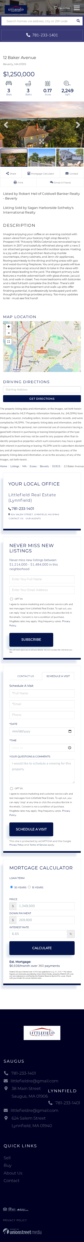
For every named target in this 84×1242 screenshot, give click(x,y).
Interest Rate (19, 927)
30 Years (20, 887)
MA (24, 466)
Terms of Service (38, 844)
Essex (33, 466)
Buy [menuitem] (8, 1165)
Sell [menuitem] (7, 1157)
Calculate (42, 948)
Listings (14, 466)
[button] (78, 21)
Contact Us (16, 518)
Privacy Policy (16, 844)
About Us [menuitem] (13, 1173)
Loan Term (16, 878)
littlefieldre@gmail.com (34, 1080)
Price (13, 899)
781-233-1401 (44, 35)
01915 (56, 466)
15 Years (37, 887)
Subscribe (31, 639)
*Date (13, 723)
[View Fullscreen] (9, 342)
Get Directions (41, 398)
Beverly (44, 466)
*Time (13, 740)
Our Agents (33, 518)
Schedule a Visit (58, 676)
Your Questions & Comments (29, 756)
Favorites (63, 8)
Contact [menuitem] (12, 1180)
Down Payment (20, 913)
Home (3, 466)
